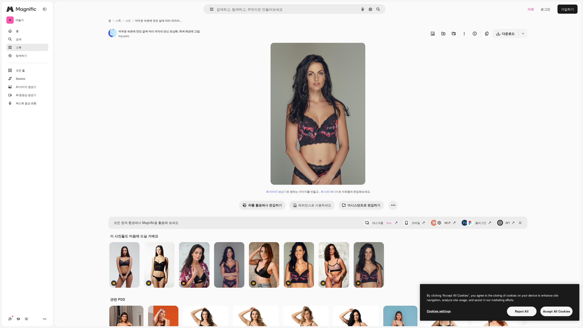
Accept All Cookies (556, 311)
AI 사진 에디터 (329, 191)
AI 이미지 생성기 (276, 191)
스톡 (118, 20)
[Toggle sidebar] (44, 9)
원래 (296, 51)
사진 (128, 20)
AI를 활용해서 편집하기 (265, 205)
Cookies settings (439, 311)
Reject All (522, 311)
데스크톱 (381, 223)
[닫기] (520, 223)
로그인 (545, 9)
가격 (530, 9)
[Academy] (18, 319)
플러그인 (480, 223)
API (507, 223)
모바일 (416, 223)
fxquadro (123, 36)
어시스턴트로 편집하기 (364, 205)
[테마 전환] (26, 319)
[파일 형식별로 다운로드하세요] (522, 33)
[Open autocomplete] (210, 9)
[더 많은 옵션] (464, 33)
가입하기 (567, 9)
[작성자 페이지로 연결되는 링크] (112, 33)
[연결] (10, 319)
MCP (448, 223)
